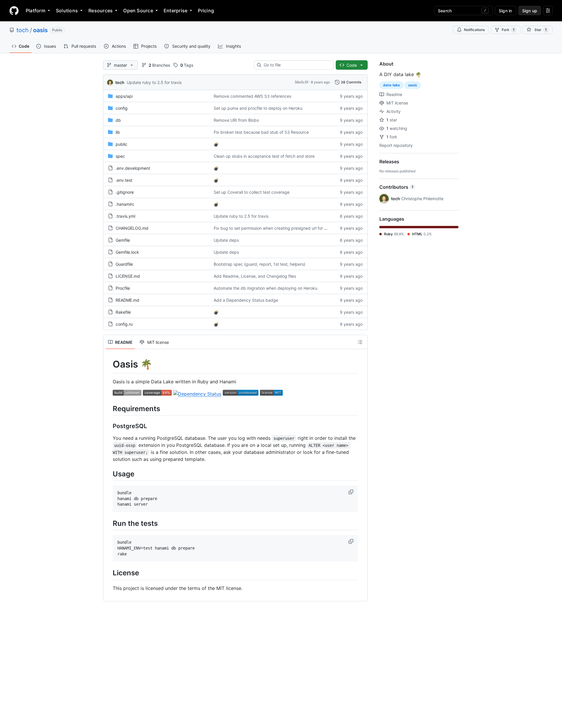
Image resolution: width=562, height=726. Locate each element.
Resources (100, 10)
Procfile (123, 288)
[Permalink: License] (108, 573)
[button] (351, 492)
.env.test (124, 180)
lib (118, 132)
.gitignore (125, 192)
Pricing (206, 10)
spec (120, 156)
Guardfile (124, 264)
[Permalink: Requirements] (108, 408)
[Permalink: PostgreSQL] (108, 426)
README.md (127, 300)
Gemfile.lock (127, 252)
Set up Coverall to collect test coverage (251, 192)
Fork (508, 30)
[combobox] (296, 65)
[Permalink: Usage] (108, 474)
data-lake (391, 85)
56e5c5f (301, 82)
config (122, 108)
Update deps (226, 240)
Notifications (474, 30)
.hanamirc (125, 204)
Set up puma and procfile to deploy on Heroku (258, 108)
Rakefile (123, 312)
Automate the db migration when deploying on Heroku (265, 288)
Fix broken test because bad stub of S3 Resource (261, 132)
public (121, 144)
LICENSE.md (128, 276)
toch (22, 30)
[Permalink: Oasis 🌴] (108, 364)
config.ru (124, 324)
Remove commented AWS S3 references (252, 96)
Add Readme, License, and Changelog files (255, 276)
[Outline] (360, 342)
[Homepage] (14, 10)
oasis (40, 30)
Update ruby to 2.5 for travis (154, 82)
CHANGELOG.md (132, 228)
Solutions (67, 10)
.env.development (133, 168)
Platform (35, 10)
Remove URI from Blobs (236, 120)
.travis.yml (125, 216)
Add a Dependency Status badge (246, 300)
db (118, 120)
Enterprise (175, 10)
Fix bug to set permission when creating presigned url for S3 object (278, 228)
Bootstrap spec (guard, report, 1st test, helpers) (259, 264)
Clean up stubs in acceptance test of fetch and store (264, 156)
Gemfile (123, 240)
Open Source (138, 10)
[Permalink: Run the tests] (108, 523)
